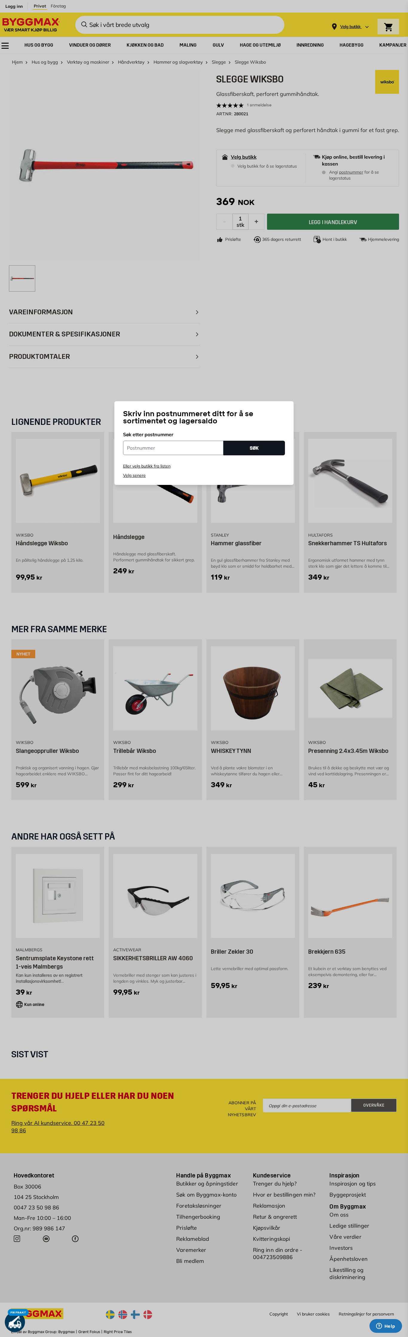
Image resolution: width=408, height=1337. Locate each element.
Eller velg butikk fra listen (147, 466)
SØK (254, 448)
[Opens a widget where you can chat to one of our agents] (385, 1326)
